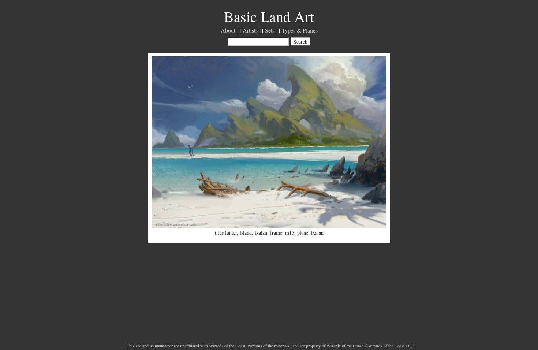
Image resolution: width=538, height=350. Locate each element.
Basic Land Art (269, 16)
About (228, 30)
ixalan (261, 232)
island (246, 232)
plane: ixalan (310, 232)
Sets (269, 30)
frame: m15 (282, 232)
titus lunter (226, 232)
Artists (250, 30)
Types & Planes (300, 30)
